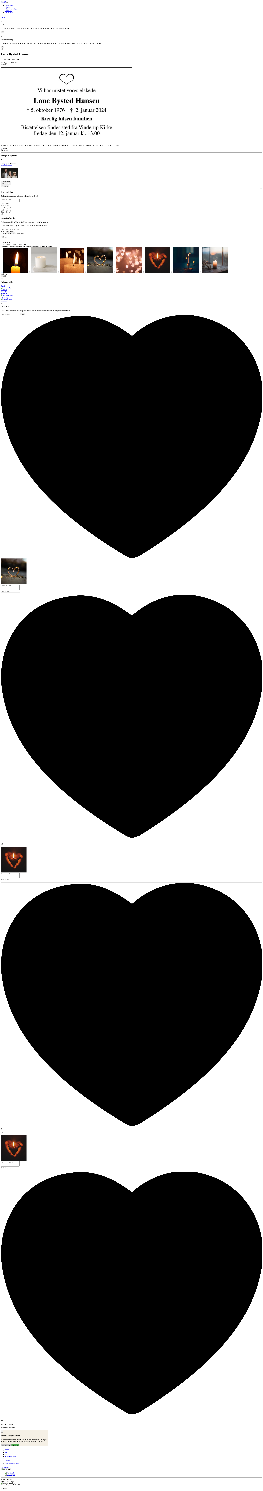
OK (3, 32)
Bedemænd (8, 11)
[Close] (1, 36)
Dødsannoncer (9, 5)
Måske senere (6, 1445)
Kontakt (7, 1460)
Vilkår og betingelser (11, 1456)
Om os (7, 1449)
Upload (3, 233)
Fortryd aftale (5, 1467)
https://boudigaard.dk (6, 164)
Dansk (8, 1469)
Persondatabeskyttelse (12, 1464)
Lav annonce (9, 12)
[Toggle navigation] (7, 2)
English (12, 1475)
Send (3, 276)
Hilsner (7, 7)
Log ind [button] (3, 17)
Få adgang (15, 1445)
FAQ (6, 1452)
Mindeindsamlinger (11, 9)
